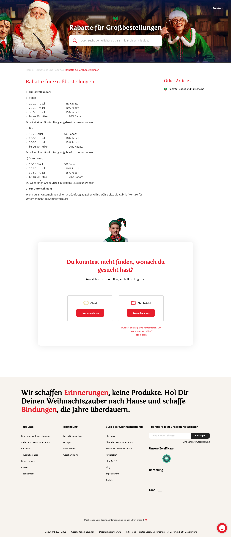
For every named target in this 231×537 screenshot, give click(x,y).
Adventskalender (29, 455)
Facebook (98, 510)
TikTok (133, 510)
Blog (108, 467)
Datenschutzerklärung (110, 532)
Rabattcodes (69, 448)
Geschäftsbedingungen (82, 532)
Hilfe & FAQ (112, 461)
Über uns (110, 436)
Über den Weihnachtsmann (119, 442)
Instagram (105, 510)
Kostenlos (26, 448)
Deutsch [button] (218, 8)
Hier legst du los (90, 313)
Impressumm (112, 474)
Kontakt (109, 480)
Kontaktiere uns (140, 313)
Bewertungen (28, 461)
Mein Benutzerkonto (73, 436)
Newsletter (111, 455)
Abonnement (27, 474)
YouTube (124, 510)
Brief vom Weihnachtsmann (35, 436)
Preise (24, 467)
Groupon (67, 442)
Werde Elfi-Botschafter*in (119, 448)
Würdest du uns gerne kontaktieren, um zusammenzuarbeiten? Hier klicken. (141, 331)
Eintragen (200, 435)
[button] (155, 490)
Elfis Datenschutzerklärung (196, 442)
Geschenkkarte (70, 455)
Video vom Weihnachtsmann (35, 442)
